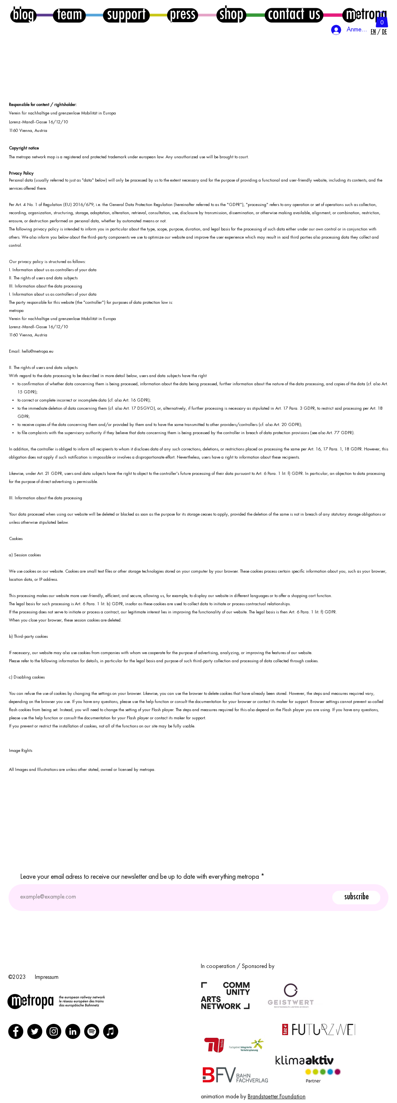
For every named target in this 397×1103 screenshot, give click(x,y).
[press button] (182, 14)
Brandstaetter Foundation (277, 1097)
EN (373, 31)
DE (384, 31)
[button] (381, 20)
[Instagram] (53, 1031)
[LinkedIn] (72, 1031)
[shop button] (231, 14)
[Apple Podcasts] (110, 1031)
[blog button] (23, 14)
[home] (364, 14)
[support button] (126, 14)
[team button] (69, 14)
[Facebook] (15, 1031)
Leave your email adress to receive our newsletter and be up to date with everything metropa (139, 876)
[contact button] (294, 14)
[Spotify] (91, 1031)
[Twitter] (34, 1031)
